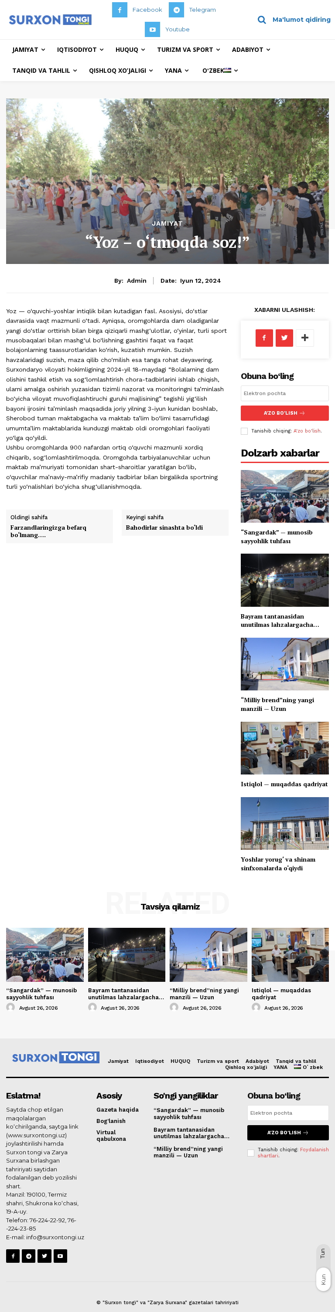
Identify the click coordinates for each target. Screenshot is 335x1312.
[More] (305, 338)
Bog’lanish (111, 1121)
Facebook (147, 9)
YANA (280, 1067)
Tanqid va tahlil (296, 1061)
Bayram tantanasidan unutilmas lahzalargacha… (280, 620)
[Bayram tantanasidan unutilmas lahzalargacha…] (285, 580)
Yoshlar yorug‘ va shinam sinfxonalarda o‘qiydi (278, 863)
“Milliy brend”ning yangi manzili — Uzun (277, 704)
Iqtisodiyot (149, 1061)
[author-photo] (11, 1007)
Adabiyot (257, 1061)
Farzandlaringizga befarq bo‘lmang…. (48, 531)
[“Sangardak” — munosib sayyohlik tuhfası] (285, 496)
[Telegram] (176, 9)
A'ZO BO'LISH (280, 413)
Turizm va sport (218, 1061)
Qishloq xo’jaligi (246, 1067)
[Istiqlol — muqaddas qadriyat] (285, 748)
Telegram (202, 9)
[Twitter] (284, 338)
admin (137, 280)
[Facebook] (119, 9)
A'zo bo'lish (307, 431)
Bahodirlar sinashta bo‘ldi (164, 527)
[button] (291, 19)
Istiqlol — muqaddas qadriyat (284, 784)
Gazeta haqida (117, 1109)
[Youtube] (152, 29)
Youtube (177, 29)
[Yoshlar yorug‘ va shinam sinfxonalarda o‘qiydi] (285, 823)
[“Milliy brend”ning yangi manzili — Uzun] (285, 664)
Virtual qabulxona (111, 1136)
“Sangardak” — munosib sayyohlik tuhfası (277, 536)
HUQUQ (180, 1061)
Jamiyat (167, 223)
